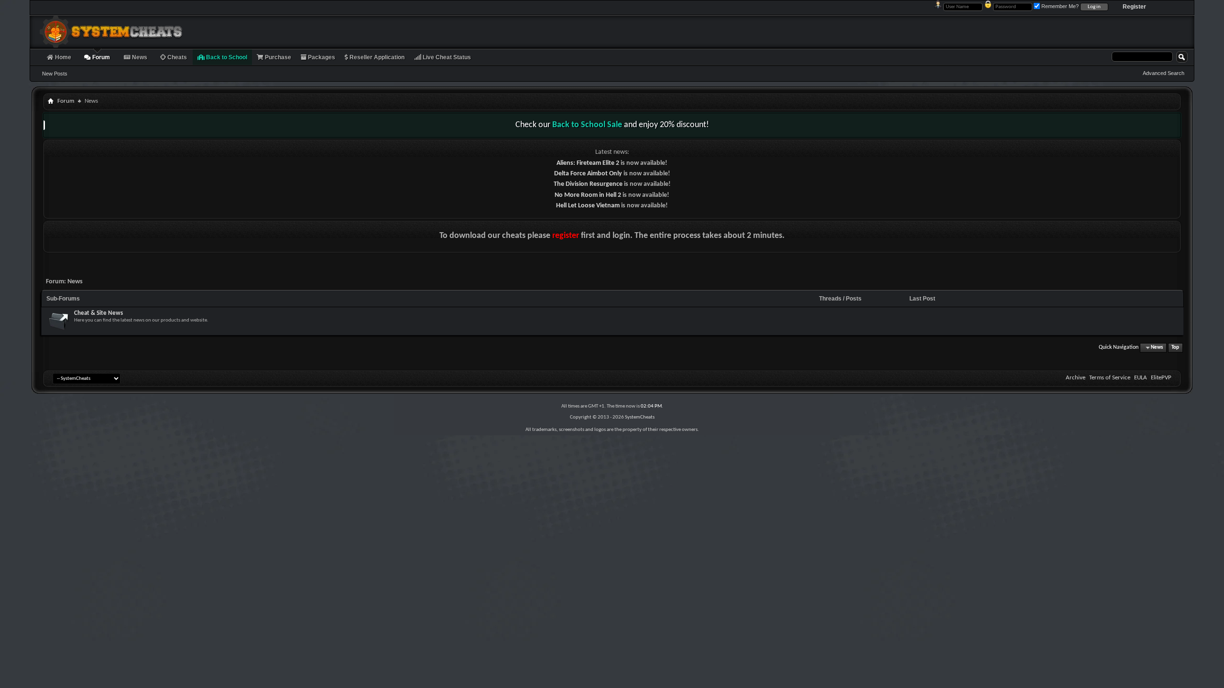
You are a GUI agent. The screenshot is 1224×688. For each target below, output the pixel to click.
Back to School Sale (587, 124)
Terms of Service (1109, 378)
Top (1175, 347)
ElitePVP (1161, 378)
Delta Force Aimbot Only (588, 173)
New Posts (54, 73)
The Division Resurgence (588, 184)
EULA (1140, 378)
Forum (100, 57)
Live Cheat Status (446, 57)
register (565, 235)
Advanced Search (1163, 73)
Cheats (176, 57)
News (139, 57)
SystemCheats (640, 417)
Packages (320, 57)
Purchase (277, 57)
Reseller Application (376, 57)
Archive (1075, 378)
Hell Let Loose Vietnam (588, 205)
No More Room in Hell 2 (588, 195)
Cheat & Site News (98, 313)
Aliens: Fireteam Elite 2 (588, 163)
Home (62, 57)
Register (1134, 6)
